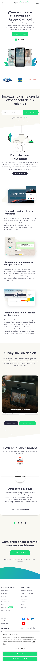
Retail (22, 604)
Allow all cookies (20, 658)
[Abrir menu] (37, 2)
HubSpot (3, 618)
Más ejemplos (11, 423)
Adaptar (3, 599)
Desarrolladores (5, 610)
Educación (24, 596)
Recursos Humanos (26, 590)
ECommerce (24, 599)
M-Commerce (5, 602)
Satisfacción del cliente (27, 593)
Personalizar (4, 590)
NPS (2, 604)
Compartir (4, 593)
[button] (14, 523)
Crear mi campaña (27, 423)
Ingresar (16, 2)
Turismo (23, 602)
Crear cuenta (20, 553)
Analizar (3, 596)
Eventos (23, 607)
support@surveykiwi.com (29, 628)
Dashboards (7, 607)
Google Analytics (5, 623)
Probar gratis (24, 2)
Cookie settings (20, 648)
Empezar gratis (31, 112)
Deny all (20, 653)
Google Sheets (5, 621)
